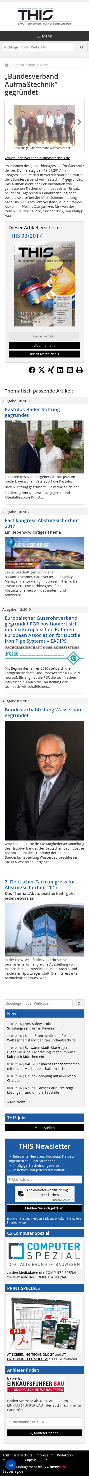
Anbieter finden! (46, 1433)
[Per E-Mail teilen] (70, 370)
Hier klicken (49, 1194)
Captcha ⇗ (62, 1200)
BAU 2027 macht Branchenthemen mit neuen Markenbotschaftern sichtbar (43, 1066)
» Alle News (16, 1102)
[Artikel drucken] (79, 370)
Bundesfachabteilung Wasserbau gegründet (43, 712)
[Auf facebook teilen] (32, 372)
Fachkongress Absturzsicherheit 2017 (42, 523)
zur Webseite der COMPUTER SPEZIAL (37, 1277)
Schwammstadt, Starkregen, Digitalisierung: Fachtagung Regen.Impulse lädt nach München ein (41, 1052)
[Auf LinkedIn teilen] (60, 372)
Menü (47, 36)
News (44, 65)
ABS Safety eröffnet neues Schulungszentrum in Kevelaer (36, 1025)
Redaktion (65, 1455)
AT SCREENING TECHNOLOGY (30, 1354)
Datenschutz (22, 1455)
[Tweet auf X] (41, 372)
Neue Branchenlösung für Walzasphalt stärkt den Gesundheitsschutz (41, 1037)
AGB (5, 1455)
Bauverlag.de (12, 1471)
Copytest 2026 (36, 1459)
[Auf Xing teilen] (51, 372)
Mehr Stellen (44, 1127)
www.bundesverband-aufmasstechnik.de (37, 158)
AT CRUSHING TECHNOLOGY (36, 1356)
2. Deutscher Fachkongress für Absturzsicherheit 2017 (40, 884)
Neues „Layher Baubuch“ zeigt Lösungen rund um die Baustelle (40, 1090)
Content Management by (22, 1467)
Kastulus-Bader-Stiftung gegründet (32, 412)
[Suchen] (81, 47)
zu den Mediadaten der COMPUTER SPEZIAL (42, 1272)
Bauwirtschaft (24, 65)
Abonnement (44, 345)
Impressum (45, 1455)
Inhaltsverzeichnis (44, 354)
